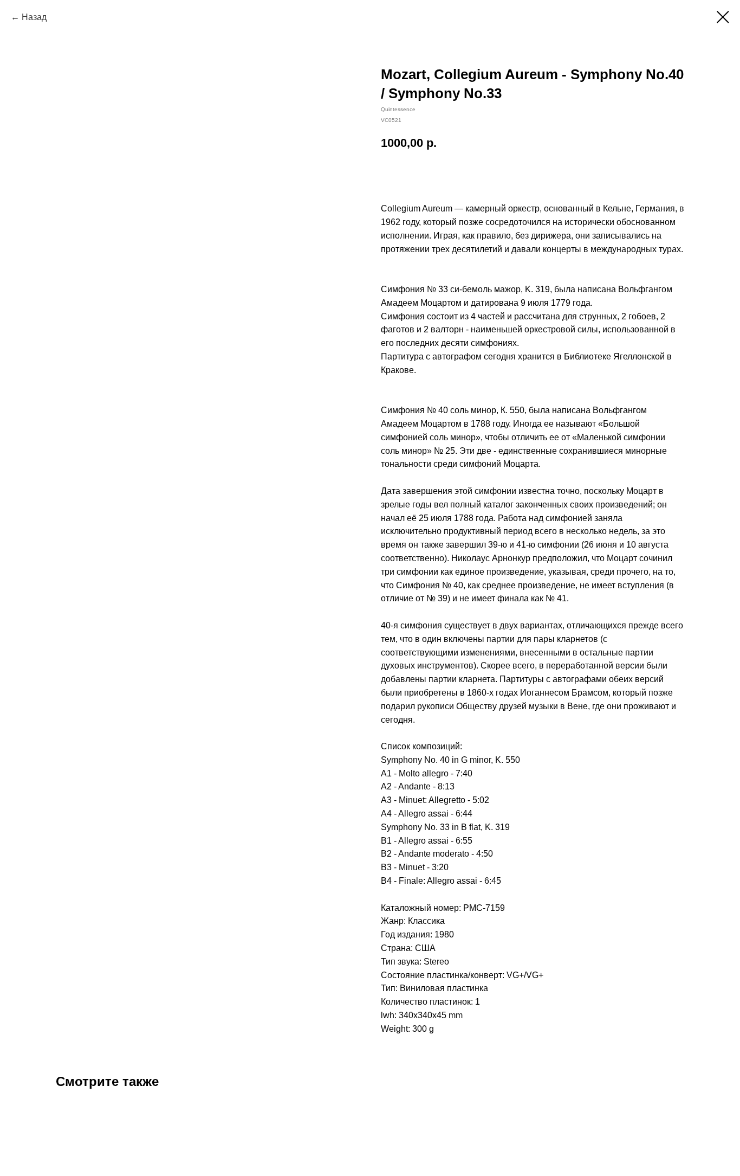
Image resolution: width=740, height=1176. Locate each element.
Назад (34, 17)
